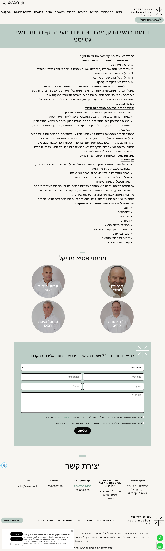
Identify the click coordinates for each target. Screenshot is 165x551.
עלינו (119, 12)
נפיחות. (125, 220)
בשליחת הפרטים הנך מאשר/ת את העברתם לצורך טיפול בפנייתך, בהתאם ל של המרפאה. (94, 417)
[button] (3, 465)
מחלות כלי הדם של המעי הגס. (111, 77)
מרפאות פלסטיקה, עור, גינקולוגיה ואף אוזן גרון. (110, 483)
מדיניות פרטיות (65, 417)
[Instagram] (23, 3)
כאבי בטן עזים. (121, 233)
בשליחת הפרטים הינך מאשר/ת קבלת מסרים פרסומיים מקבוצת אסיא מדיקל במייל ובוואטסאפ (98, 423)
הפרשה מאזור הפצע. (117, 225)
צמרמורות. (123, 212)
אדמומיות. (123, 216)
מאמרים (60, 12)
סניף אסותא (137, 480)
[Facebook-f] (18, 3)
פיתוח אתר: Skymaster (82, 541)
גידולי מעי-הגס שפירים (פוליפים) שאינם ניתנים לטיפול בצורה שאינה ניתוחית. (83, 69)
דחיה (16, 539)
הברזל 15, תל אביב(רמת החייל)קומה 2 (110, 495)
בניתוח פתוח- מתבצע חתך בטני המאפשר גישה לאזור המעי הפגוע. (89, 116)
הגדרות (16, 544)
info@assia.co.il (27, 486)
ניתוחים (82, 12)
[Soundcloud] (4, 3)
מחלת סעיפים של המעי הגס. (112, 73)
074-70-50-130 (82, 486)
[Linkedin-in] (13, 3)
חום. (127, 207)
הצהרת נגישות (23, 12)
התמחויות (107, 12)
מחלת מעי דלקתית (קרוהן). (113, 82)
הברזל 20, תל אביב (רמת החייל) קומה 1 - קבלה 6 (137, 489)
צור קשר (6, 12)
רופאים (94, 12)
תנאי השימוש (28, 543)
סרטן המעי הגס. (120, 64)
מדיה (49, 12)
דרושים (38, 12)
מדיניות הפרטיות (43, 543)
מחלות (71, 12)
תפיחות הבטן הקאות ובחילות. (111, 229)
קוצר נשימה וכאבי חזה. (116, 242)
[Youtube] (9, 3)
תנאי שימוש (85, 520)
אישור (17, 534)
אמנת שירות (65, 520)
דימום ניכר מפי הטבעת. (115, 238)
